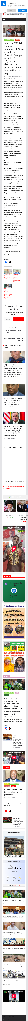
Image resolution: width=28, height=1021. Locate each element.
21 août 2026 (7, 968)
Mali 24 (13, 1016)
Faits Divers (7, 786)
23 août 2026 (7, 904)
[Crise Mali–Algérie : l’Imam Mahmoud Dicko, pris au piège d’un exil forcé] (17, 271)
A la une (6, 783)
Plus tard (15, 9)
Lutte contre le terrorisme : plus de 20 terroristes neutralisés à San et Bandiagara (13, 965)
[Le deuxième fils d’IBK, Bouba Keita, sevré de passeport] (14, 776)
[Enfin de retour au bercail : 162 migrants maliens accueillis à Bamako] (14, 974)
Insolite (13, 786)
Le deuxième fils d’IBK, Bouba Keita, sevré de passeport (13, 792)
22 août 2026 (7, 920)
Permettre (23, 9)
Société (6, 695)
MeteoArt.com (16, 885)
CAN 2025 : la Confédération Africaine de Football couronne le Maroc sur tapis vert (18, 821)
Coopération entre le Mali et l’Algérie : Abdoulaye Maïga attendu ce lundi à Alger (13, 933)
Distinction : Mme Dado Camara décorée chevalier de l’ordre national (14, 330)
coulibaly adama (15, 716)
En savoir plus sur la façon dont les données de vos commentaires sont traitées (13, 486)
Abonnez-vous (18, 319)
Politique (18, 39)
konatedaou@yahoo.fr (17, 76)
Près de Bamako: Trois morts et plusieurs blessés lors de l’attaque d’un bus (13, 338)
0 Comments (14, 78)
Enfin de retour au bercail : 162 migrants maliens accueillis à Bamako (13, 981)
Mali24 (13, 797)
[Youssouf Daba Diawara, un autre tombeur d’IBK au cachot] (8, 271)
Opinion (17, 692)
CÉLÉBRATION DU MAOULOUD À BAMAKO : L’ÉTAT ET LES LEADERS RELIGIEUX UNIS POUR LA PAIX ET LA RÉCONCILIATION (18, 740)
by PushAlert (4, 11)
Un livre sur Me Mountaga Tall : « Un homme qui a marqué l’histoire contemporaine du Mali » (13, 401)
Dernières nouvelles (9, 39)
